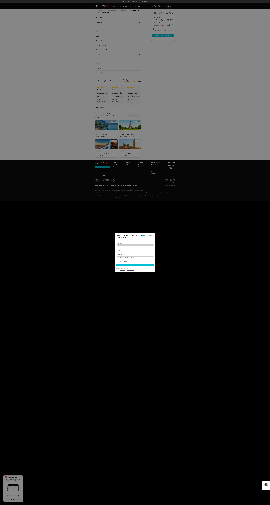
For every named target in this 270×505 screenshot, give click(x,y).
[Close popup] (153, 235)
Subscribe (135, 265)
